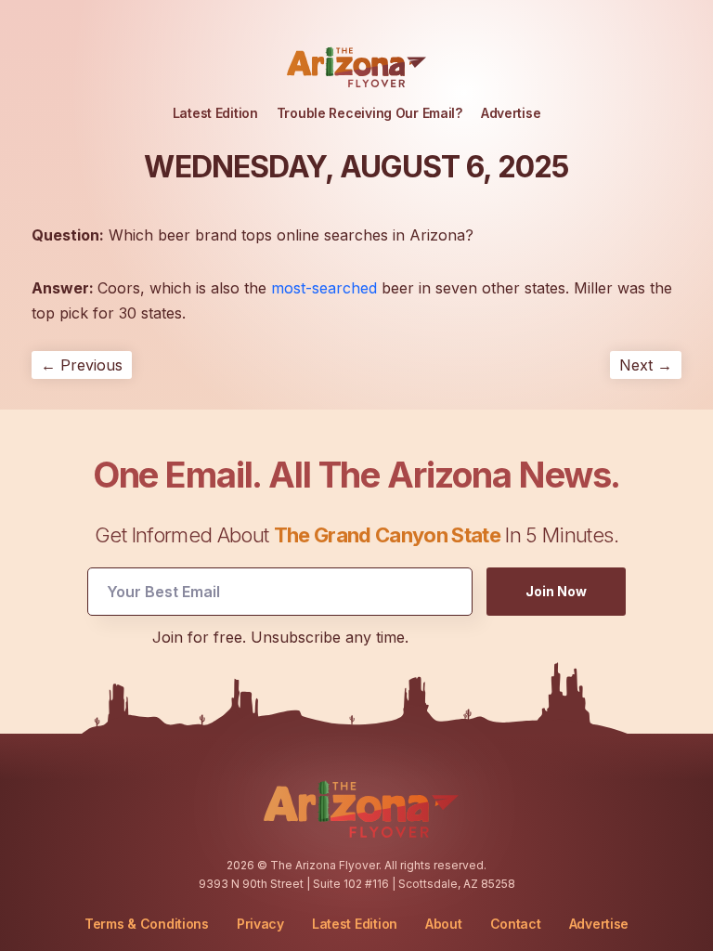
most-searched (324, 288)
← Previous (82, 365)
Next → (645, 365)
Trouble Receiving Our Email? (369, 113)
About (443, 924)
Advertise (510, 113)
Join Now (556, 591)
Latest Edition (215, 113)
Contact (515, 924)
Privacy (260, 923)
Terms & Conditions (146, 923)
